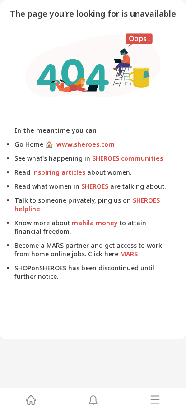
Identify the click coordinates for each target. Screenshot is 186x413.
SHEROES (94, 186)
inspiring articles (58, 172)
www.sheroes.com (84, 144)
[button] (31, 400)
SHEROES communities (126, 158)
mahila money (95, 222)
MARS (128, 254)
